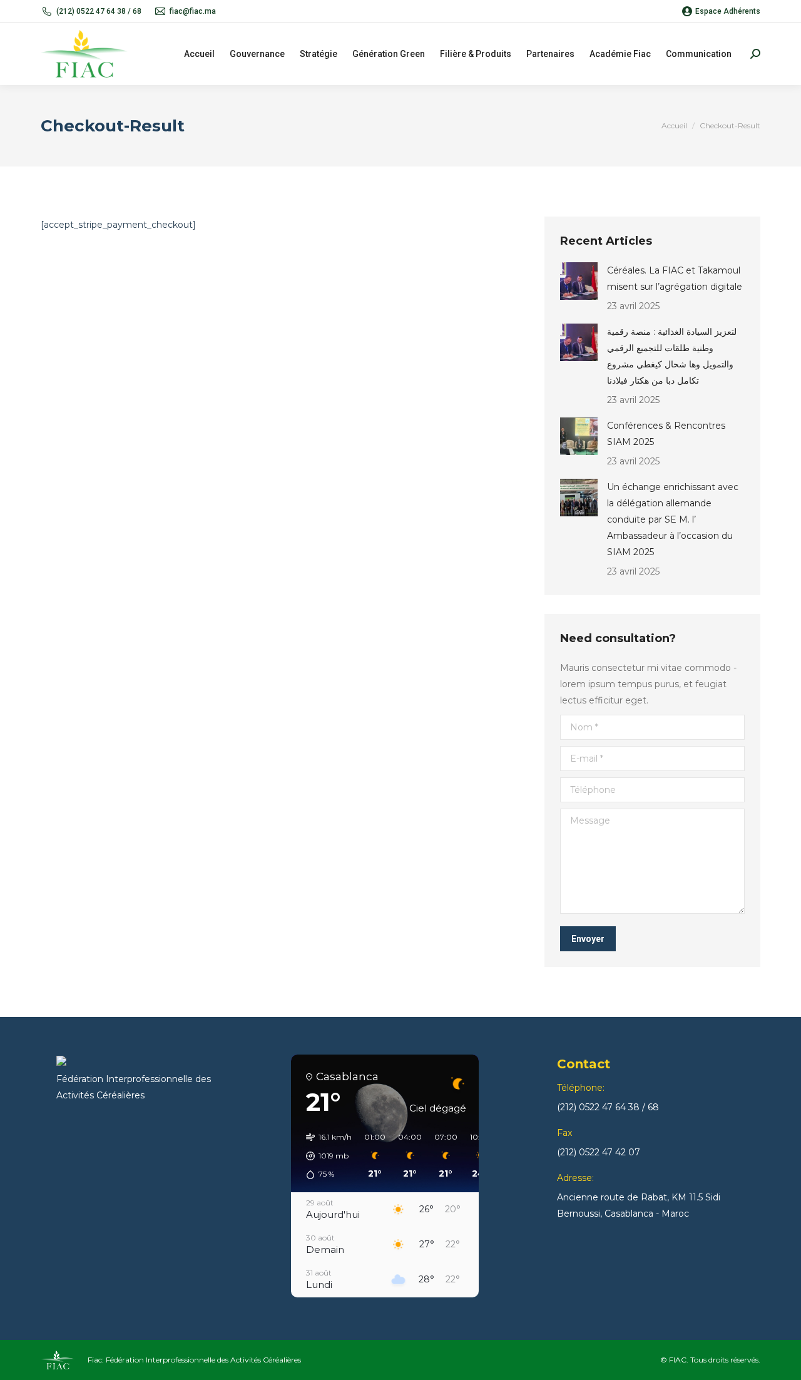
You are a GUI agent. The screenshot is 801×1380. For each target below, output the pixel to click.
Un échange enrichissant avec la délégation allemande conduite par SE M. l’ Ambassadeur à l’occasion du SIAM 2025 (672, 519)
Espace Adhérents (727, 11)
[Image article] (579, 281)
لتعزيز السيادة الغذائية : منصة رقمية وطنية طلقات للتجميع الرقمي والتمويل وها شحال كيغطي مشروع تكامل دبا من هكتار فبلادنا (672, 356)
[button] (324, 1156)
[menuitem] (199, 54)
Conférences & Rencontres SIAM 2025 (666, 433)
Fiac (95, 1359)
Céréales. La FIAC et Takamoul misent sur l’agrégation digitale (674, 278)
